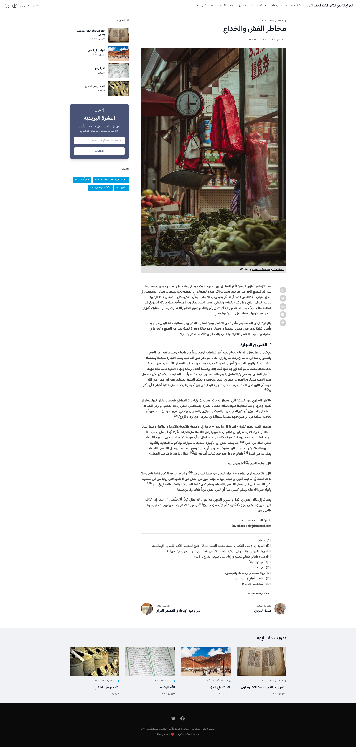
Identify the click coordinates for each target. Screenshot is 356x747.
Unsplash (278, 269)
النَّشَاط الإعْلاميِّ (246, 6)
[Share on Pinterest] (283, 322)
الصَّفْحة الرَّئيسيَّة (293, 6)
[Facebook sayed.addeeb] (182, 718)
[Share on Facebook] (283, 290)
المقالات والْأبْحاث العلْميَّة (223, 6)
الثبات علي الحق (220, 687)
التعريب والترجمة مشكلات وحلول (263, 687)
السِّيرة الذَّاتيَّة (275, 6)
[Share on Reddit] (283, 306)
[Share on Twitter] (283, 298)
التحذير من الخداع (107, 687)
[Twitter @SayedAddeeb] (173, 718)
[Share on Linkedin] (283, 314)
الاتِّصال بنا (194, 6)
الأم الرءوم (167, 687)
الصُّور (205, 6)
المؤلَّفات (261, 6)
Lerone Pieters (261, 269)
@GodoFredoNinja (188, 734)
